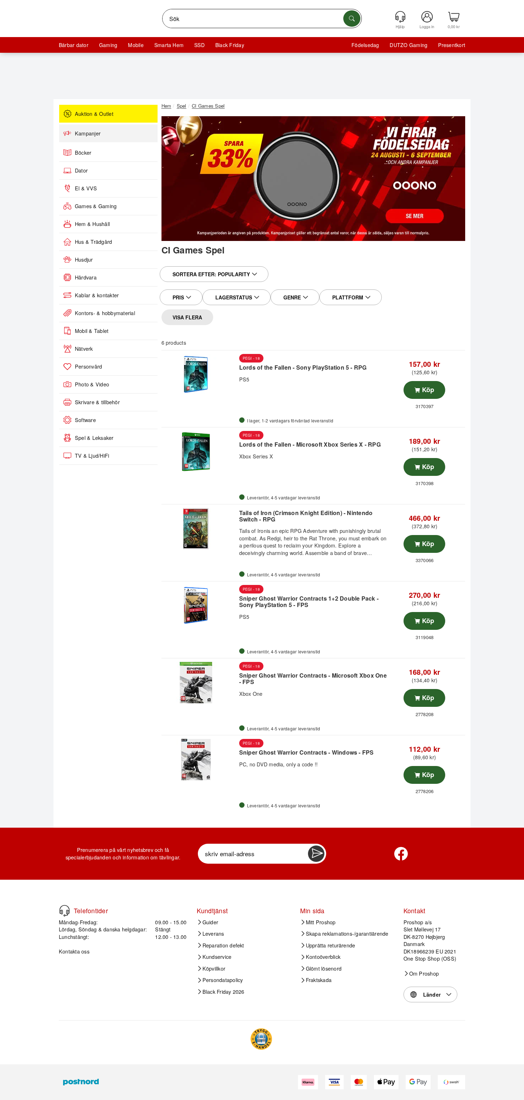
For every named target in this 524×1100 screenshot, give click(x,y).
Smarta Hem (169, 44)
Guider (210, 922)
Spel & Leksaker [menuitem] (94, 437)
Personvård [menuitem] (88, 366)
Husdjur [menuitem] (84, 259)
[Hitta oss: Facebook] (401, 854)
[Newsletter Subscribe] (316, 853)
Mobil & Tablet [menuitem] (91, 330)
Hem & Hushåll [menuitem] (92, 223)
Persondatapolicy (222, 979)
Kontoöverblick (323, 956)
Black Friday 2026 (223, 991)
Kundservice (217, 956)
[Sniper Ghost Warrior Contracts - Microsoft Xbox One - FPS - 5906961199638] (199, 682)
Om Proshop (424, 973)
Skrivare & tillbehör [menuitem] (97, 402)
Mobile (135, 44)
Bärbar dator (73, 44)
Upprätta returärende (330, 945)
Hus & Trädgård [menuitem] (93, 241)
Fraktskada (319, 979)
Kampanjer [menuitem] (88, 133)
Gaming (108, 44)
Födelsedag (365, 44)
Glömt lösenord (323, 968)
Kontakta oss (74, 951)
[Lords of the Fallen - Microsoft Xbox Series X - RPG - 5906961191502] (199, 451)
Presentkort (451, 44)
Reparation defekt (223, 945)
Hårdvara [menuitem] (86, 277)
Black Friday (229, 44)
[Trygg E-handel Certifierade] (261, 1039)
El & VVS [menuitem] (86, 188)
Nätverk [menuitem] (84, 348)
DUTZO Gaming (408, 44)
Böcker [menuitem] (83, 152)
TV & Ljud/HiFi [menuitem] (92, 455)
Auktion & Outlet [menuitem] (94, 113)
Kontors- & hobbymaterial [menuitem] (105, 313)
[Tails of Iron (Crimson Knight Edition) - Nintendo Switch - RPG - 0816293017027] (199, 528)
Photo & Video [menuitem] (92, 384)
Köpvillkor (213, 968)
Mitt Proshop (321, 922)
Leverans (213, 933)
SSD (199, 44)
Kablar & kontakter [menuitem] (97, 295)
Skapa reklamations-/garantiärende (347, 933)
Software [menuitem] (85, 419)
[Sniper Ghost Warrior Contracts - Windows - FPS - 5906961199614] (199, 759)
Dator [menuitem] (81, 170)
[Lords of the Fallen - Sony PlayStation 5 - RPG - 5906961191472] (199, 374)
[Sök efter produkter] (351, 18)
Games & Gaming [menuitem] (96, 206)
